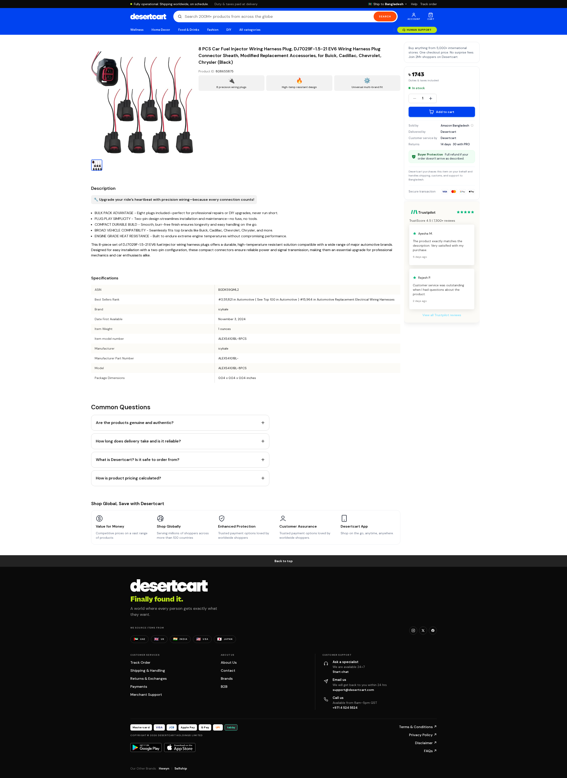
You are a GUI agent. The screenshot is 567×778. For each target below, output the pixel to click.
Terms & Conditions (418, 727)
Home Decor (160, 30)
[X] (423, 630)
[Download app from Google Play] (146, 747)
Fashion (212, 30)
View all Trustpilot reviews (441, 315)
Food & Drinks (188, 30)
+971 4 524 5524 (345, 708)
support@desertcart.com (353, 690)
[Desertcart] (148, 16)
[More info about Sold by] (472, 125)
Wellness (137, 30)
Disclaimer (426, 743)
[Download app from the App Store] (179, 747)
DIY (228, 30)
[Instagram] (413, 630)
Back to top (283, 561)
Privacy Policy (423, 735)
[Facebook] (433, 630)
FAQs (430, 751)
